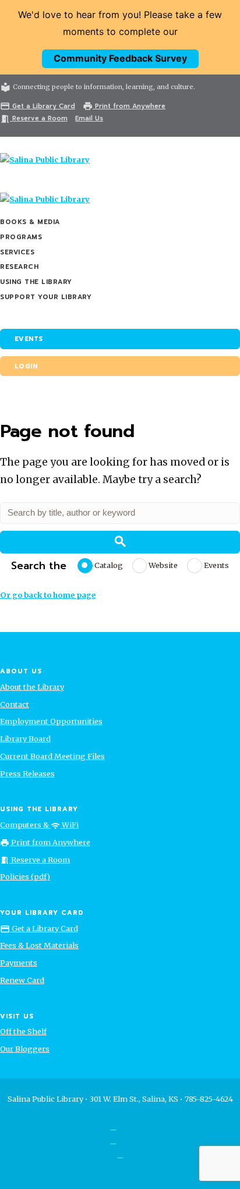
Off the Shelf (23, 1031)
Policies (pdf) (25, 876)
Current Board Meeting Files (52, 756)
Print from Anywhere (124, 106)
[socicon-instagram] (113, 1140)
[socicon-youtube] (120, 1154)
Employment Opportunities (51, 721)
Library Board (25, 738)
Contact (14, 704)
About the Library (32, 686)
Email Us (89, 118)
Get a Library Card (37, 106)
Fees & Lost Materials (39, 945)
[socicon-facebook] (113, 1126)
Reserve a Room (34, 118)
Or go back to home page (48, 594)
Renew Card (22, 980)
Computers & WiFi (39, 824)
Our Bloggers (25, 1048)
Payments (18, 962)
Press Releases (27, 773)
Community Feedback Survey (120, 58)
